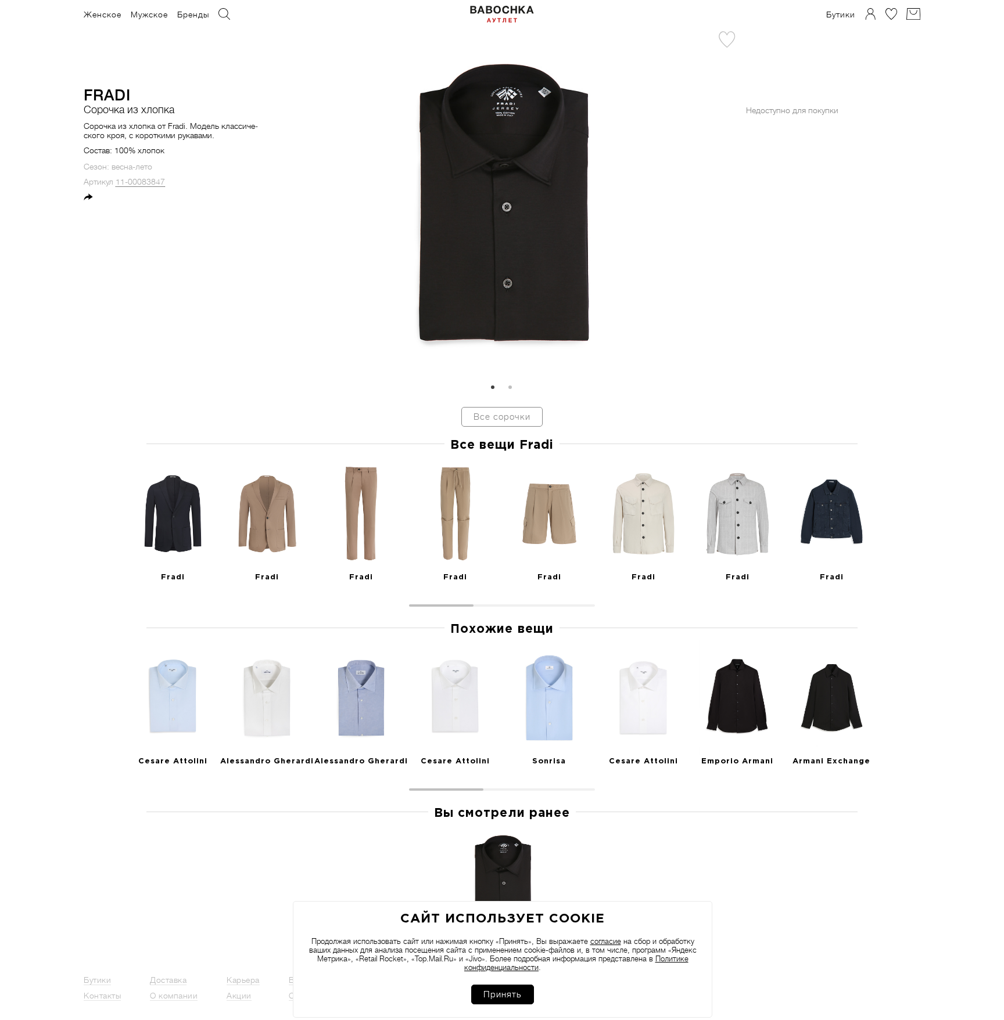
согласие (605, 941)
